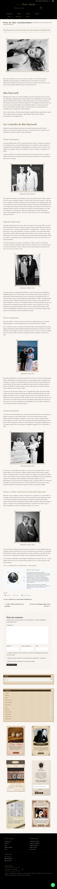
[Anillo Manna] (19, 805)
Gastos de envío (33, 849)
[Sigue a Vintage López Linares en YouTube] (30, 881)
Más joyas (18, 16)
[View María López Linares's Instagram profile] (24, 577)
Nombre (9, 646)
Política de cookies (33, 847)
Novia (9, 16)
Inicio (6, 22)
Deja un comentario (32, 565)
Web (37, 646)
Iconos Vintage (28, 700)
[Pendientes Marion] (11, 812)
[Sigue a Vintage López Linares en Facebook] (26, 881)
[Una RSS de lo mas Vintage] (36, 793)
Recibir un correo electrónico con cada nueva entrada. (21, 661)
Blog (10, 22)
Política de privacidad (34, 845)
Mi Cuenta (38, 1)
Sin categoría (28, 714)
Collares (28, 13)
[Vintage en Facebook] (38, 793)
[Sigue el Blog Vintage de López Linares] (31, 881)
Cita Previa (7, 843)
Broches (37, 13)
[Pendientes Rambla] (19, 812)
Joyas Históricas (28, 702)
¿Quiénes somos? (8, 841)
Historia (14, 22)
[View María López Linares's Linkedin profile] (24, 581)
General (28, 693)
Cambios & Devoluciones (34, 843)
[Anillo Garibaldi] (11, 805)
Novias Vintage (28, 711)
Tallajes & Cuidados (8, 847)
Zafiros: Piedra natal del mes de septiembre (14, 605)
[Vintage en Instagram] (40, 793)
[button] (53, 885)
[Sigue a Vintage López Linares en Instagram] (28, 881)
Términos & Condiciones (34, 841)
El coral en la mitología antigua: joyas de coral (40, 605)
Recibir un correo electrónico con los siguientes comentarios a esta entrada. (27, 658)
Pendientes (9, 13)
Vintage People (28, 716)
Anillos (19, 13)
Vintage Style (28, 718)
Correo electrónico (26, 646)
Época (27, 16)
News (28, 707)
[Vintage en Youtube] (42, 793)
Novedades (28, 709)
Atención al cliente (8, 860)
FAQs (6, 849)
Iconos (28, 697)
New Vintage (28, 704)
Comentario (10, 625)
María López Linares (22, 565)
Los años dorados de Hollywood (24, 22)
